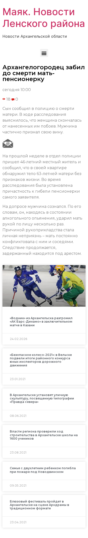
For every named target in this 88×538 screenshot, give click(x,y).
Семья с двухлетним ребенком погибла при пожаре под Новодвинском (43, 469)
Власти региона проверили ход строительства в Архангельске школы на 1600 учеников (44, 435)
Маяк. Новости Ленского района (43, 17)
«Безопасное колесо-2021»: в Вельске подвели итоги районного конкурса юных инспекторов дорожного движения (41, 360)
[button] (44, 53)
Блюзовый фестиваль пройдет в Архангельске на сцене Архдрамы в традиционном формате (39, 505)
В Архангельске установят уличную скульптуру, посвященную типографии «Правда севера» (42, 398)
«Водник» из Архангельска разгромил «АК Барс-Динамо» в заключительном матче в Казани (41, 321)
